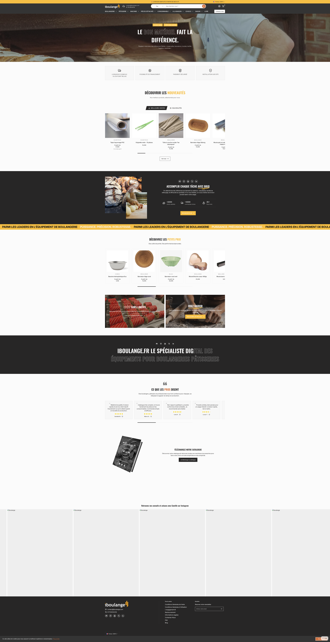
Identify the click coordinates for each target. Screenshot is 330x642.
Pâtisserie (122, 11)
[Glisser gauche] (139, 1)
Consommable (163, 11)
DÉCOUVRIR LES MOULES (194, 316)
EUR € (219, 1)
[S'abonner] (221, 609)
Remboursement (170, 612)
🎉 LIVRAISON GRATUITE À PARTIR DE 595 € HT (165, 1)
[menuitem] (179, 604)
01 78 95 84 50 (112, 612)
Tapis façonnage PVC (117, 142)
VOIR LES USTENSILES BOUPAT (134, 315)
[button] (204, 6)
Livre (206, 11)
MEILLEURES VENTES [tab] (158, 108)
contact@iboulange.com (115, 609)
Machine (133, 11)
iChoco (188, 11)
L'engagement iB (170, 610)
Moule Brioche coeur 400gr (198, 276)
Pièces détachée (147, 11)
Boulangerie (110, 11)
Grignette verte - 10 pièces (144, 142)
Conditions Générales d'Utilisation (176, 607)
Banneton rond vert (171, 276)
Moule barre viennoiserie (225, 276)
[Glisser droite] (191, 1)
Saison (197, 11)
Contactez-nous (220, 11)
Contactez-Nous (170, 617)
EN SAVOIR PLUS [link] (187, 213)
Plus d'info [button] (56, 639)
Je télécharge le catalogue (188, 459)
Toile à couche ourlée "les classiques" (171, 143)
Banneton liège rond (144, 276)
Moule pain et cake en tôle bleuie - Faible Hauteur (225, 143)
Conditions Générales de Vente (175, 604)
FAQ (166, 620)
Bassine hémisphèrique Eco (117, 276)
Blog (166, 623)
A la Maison (177, 11)
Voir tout (163, 158)
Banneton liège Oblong (197, 142)
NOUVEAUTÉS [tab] (177, 108)
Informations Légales (171, 615)
